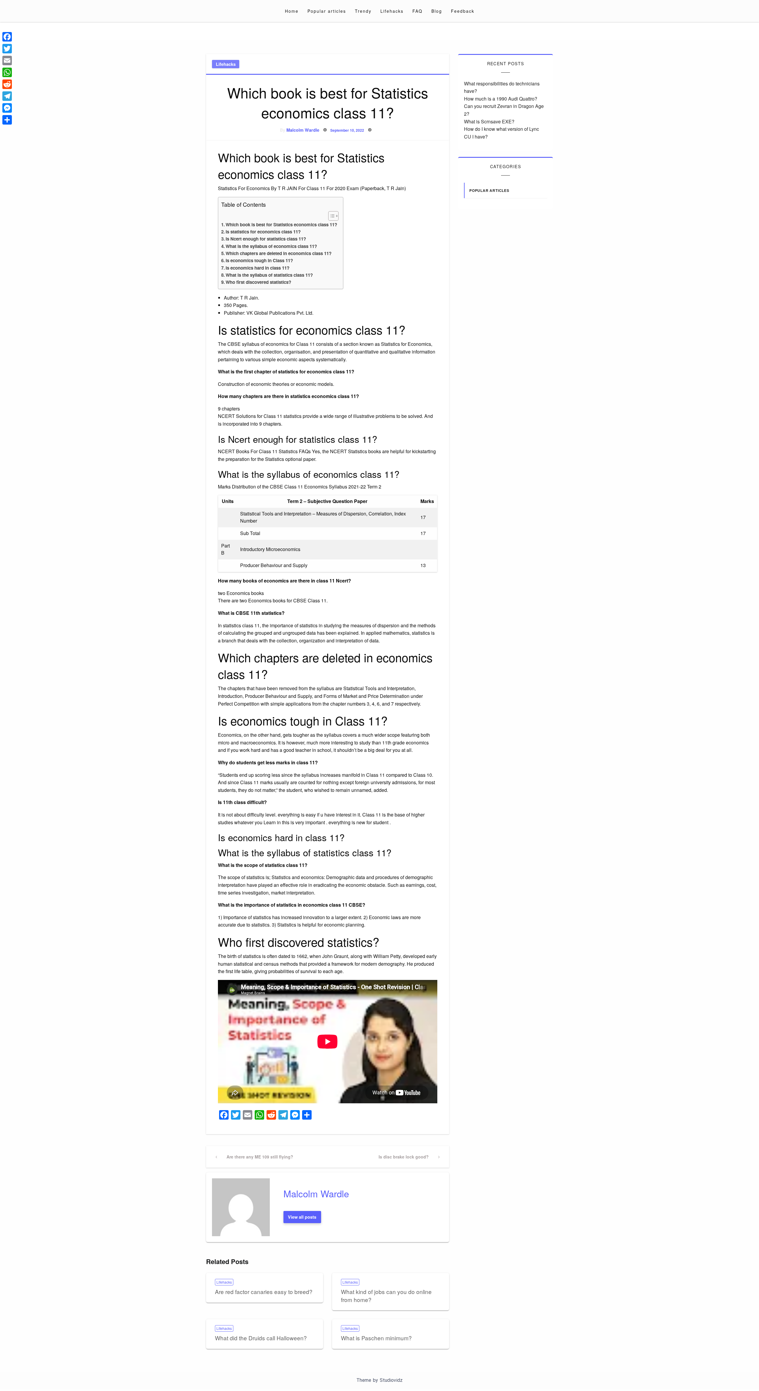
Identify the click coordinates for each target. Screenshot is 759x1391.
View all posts (302, 1217)
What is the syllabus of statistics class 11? (269, 275)
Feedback (462, 11)
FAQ (417, 11)
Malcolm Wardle (302, 130)
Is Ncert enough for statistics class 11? (266, 238)
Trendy (363, 11)
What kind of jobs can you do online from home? (386, 1295)
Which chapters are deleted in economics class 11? (278, 253)
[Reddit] (7, 84)
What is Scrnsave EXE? (489, 121)
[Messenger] (7, 108)
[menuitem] (291, 11)
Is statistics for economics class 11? (263, 231)
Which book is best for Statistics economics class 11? (281, 224)
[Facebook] (7, 37)
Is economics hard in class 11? (257, 268)
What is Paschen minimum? (376, 1338)
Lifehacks (392, 11)
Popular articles (326, 11)
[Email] (7, 60)
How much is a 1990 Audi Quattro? (500, 98)
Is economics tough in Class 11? (259, 260)
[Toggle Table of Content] (330, 216)
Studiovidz (391, 1380)
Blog (436, 11)
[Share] (7, 120)
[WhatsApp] (7, 72)
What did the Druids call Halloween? (261, 1338)
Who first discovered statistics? (258, 282)
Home (292, 11)
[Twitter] (7, 49)
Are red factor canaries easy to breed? (263, 1291)
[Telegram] (7, 96)
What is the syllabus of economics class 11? (271, 246)
